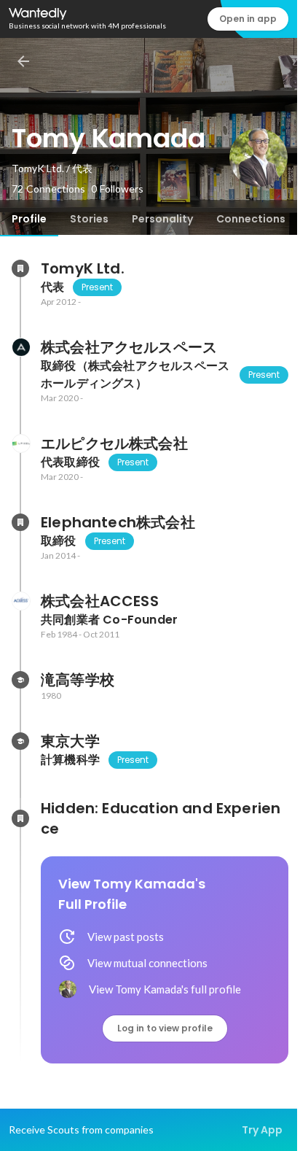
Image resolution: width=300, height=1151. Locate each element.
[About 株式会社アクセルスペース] (20, 347)
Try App (262, 1130)
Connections (250, 219)
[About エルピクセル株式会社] (20, 443)
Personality (162, 219)
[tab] (29, 218)
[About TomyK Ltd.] (20, 268)
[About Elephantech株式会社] (20, 522)
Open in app (248, 18)
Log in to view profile (165, 1028)
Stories (89, 219)
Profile (29, 219)
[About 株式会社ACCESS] (20, 601)
